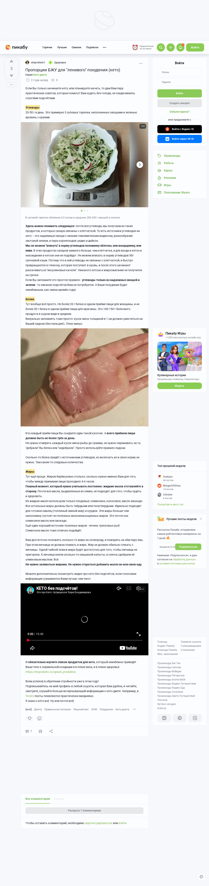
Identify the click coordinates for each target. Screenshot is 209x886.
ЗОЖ (94, 709)
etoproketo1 (38, 62)
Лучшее (62, 47)
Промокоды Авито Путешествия (176, 696)
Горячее (47, 47)
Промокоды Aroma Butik (171, 679)
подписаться (188, 546)
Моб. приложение (167, 654)
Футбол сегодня (166, 704)
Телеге (30, 696)
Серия (36, 74)
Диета (38, 709)
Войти (195, 47)
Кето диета (122, 709)
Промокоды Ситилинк (170, 691)
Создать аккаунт (179, 103)
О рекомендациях (191, 645)
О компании (188, 650)
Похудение (106, 709)
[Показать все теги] (134, 709)
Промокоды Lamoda (169, 667)
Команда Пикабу (167, 650)
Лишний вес (81, 709)
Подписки (92, 47)
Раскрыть (84, 810)
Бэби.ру (161, 708)
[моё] (29, 709)
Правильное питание (57, 709)
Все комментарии (38, 798)
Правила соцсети (191, 641)
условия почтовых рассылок (177, 563)
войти (123, 823)
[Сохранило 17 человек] (40, 731)
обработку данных (184, 559)
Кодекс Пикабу (166, 645)
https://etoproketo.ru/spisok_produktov (51, 671)
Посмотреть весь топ (170, 504)
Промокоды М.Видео (169, 671)
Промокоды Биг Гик (168, 663)
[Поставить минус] (11, 76)
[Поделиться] (51, 731)
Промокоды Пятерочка (171, 675)
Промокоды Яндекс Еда (171, 687)
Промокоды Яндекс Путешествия (176, 683)
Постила (162, 700)
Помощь (162, 641)
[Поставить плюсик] (11, 61)
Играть (179, 385)
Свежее (76, 47)
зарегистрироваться (98, 823)
